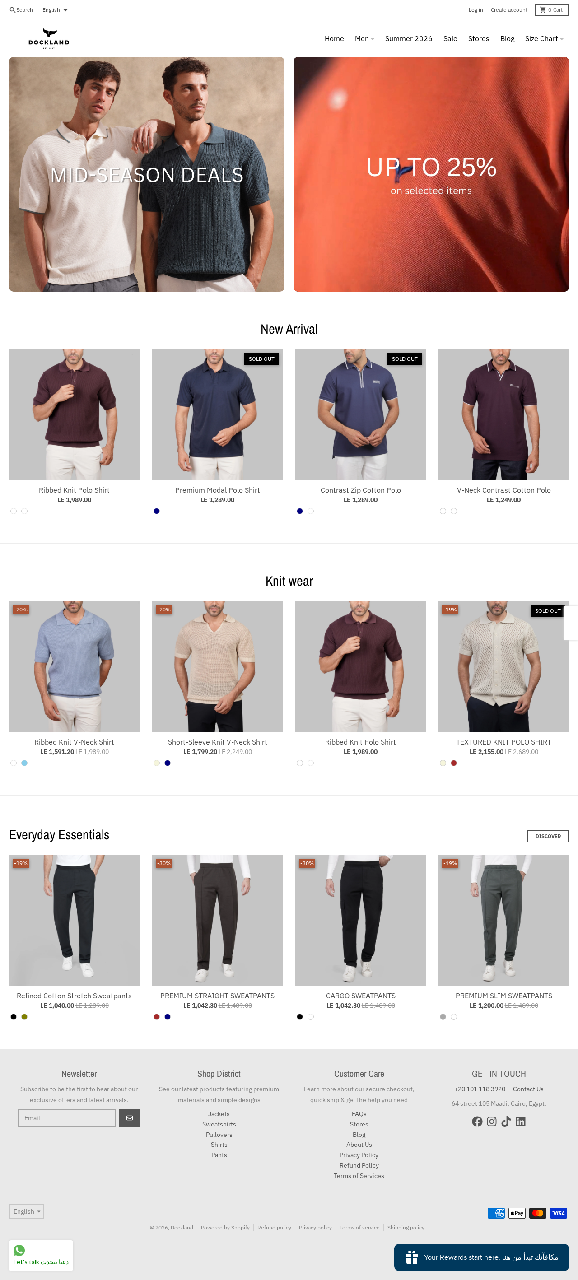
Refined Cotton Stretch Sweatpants (74, 995)
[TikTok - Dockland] (506, 1121)
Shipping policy (405, 1227)
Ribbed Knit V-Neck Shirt (74, 741)
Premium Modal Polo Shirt (217, 489)
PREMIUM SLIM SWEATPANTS (504, 995)
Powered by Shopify (225, 1227)
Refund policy (274, 1227)
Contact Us (528, 1089)
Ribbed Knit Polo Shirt (74, 489)
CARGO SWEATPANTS (361, 995)
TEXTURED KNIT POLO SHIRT (503, 741)
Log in (476, 9)
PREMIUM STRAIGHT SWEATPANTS (217, 995)
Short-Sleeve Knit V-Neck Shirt (217, 741)
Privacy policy (315, 1227)
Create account (509, 9)
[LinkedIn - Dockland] (520, 1121)
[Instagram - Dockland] (491, 1121)
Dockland (182, 1227)
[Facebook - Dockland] (477, 1121)
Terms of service (360, 1227)
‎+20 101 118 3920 (479, 1089)
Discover (548, 836)
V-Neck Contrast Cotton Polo (504, 489)
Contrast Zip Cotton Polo (361, 489)
